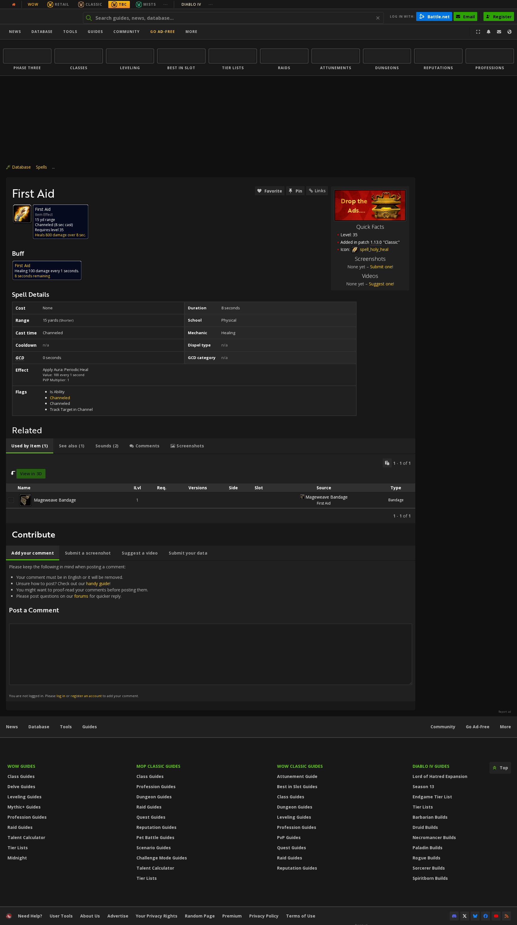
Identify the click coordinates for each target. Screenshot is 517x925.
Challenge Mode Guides (161, 858)
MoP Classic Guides (158, 766)
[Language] (509, 31)
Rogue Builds (426, 858)
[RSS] (506, 916)
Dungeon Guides (154, 797)
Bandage (396, 499)
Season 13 (423, 786)
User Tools (61, 916)
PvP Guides (289, 837)
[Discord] (454, 916)
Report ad (504, 711)
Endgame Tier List (432, 797)
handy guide (98, 583)
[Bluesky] (475, 916)
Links (320, 190)
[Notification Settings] (488, 31)
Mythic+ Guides (24, 807)
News (15, 31)
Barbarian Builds (430, 817)
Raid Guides (20, 827)
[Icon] (22, 214)
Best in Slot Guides (297, 786)
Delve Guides (21, 786)
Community (126, 31)
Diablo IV (197, 4)
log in (61, 696)
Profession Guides (27, 817)
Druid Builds (425, 827)
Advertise (117, 916)
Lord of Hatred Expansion (440, 776)
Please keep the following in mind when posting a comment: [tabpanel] (78, 631)
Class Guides (21, 776)
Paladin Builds (428, 847)
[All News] (14, 4)
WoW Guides (21, 766)
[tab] (29, 445)
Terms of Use (300, 916)
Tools (66, 726)
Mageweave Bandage (55, 500)
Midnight (17, 858)
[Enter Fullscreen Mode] (478, 31)
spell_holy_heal (373, 249)
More (505, 726)
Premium (232, 916)
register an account (86, 696)
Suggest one (381, 284)
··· (165, 4)
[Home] (40, 16)
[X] (464, 916)
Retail (62, 4)
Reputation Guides (156, 827)
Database (42, 31)
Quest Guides (150, 817)
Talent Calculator (26, 837)
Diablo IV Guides (431, 766)
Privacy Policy (264, 916)
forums (81, 596)
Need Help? (30, 916)
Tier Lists (17, 847)
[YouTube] (496, 916)
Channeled (60, 397)
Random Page (200, 916)
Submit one (381, 267)
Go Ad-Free (162, 31)
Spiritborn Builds (430, 878)
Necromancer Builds (434, 837)
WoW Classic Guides (300, 766)
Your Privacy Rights (156, 916)
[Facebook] (485, 916)
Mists (149, 4)
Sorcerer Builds (429, 868)
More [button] (191, 31)
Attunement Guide (297, 776)
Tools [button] (70, 31)
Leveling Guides (24, 797)
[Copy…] (387, 462)
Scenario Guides (153, 847)
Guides (95, 31)
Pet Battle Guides (155, 837)
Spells (41, 167)
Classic (94, 4)
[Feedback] (499, 31)
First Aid (324, 503)
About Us (90, 916)
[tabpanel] (210, 488)
